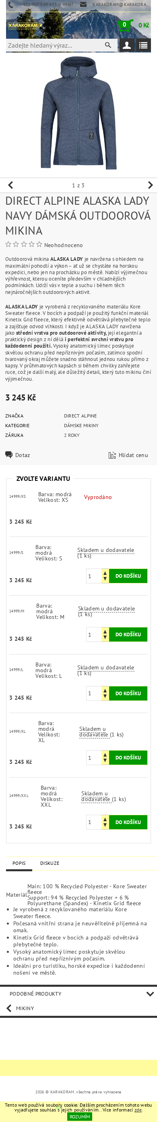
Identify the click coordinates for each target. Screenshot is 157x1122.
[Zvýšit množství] (105, 572)
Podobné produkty (35, 993)
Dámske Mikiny (81, 425)
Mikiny (25, 1008)
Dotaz (22, 455)
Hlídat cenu (134, 455)
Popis (19, 863)
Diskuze (49, 863)
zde (138, 1110)
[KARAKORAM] (25, 25)
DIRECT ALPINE (80, 416)
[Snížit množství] (105, 579)
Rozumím (80, 1117)
